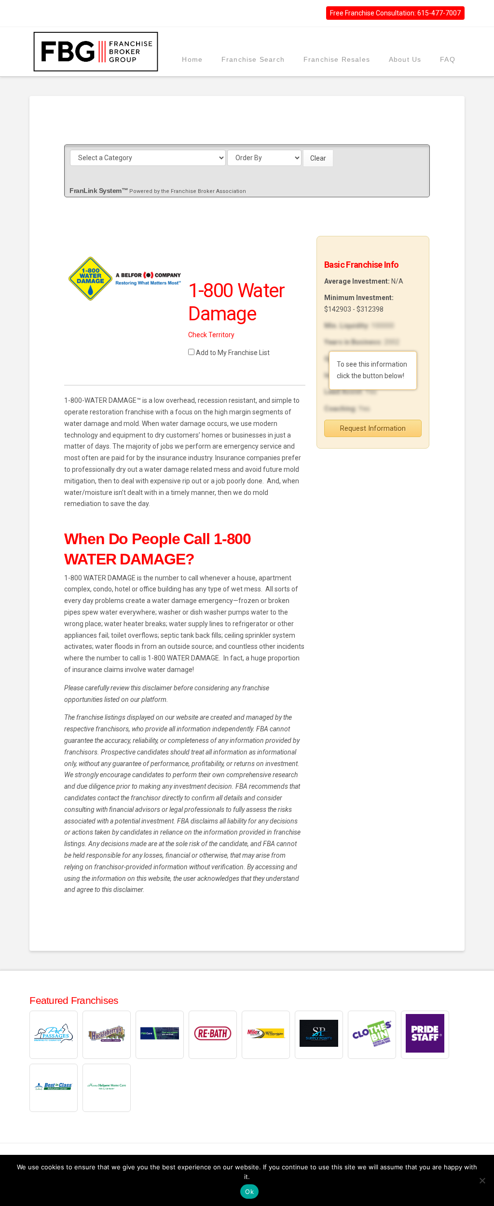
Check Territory (211, 335)
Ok (249, 1191)
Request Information (373, 428)
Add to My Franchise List (233, 352)
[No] (482, 1180)
